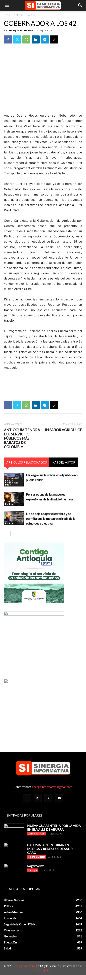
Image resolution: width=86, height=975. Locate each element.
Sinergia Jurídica (36, 856)
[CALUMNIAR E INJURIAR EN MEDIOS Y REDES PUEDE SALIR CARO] (14, 849)
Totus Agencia (43, 970)
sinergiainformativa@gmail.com (52, 787)
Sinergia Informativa (21, 30)
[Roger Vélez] (11, 871)
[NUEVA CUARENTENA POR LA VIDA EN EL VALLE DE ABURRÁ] (14, 831)
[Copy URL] (54, 39)
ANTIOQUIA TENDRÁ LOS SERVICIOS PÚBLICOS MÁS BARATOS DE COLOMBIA (22, 438)
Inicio (7, 15)
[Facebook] (8, 39)
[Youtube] (59, 798)
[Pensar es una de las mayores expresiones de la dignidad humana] (14, 499)
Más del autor (63, 462)
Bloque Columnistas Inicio (11, 482)
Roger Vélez (35, 866)
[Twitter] (17, 39)
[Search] (80, 5)
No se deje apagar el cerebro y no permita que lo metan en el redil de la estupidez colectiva (50, 518)
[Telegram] (45, 39)
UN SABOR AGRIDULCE (63, 430)
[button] (6, 5)
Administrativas (36, 833)
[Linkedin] (36, 39)
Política (31, 15)
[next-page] (12, 533)
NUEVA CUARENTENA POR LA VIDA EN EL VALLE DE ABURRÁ (54, 827)
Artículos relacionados (26, 462)
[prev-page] (6, 533)
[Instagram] (38, 798)
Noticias (18, 15)
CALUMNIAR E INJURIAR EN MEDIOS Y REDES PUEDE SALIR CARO (50, 848)
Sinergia (32, 870)
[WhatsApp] (26, 39)
